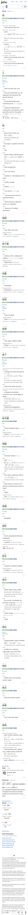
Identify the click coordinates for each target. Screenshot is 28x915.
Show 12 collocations (4, 80)
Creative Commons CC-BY (15, 880)
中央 (21, 602)
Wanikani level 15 (21, 668)
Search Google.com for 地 (8, 841)
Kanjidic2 (15, 871)
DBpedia (17, 905)
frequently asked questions (11, 863)
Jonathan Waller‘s (15, 910)
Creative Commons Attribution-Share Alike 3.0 (15, 900)
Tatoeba (18, 878)
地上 (9, 373)
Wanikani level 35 (21, 446)
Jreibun (24, 795)
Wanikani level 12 (21, 302)
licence (22, 875)
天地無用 (10, 59)
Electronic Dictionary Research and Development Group (13, 874)
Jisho (4, 2)
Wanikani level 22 (21, 331)
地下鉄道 (21, 258)
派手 (9, 737)
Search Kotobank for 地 (8, 845)
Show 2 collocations (4, 632)
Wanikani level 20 (21, 276)
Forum (12, 1)
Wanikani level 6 (21, 18)
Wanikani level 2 (21, 75)
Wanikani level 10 (21, 246)
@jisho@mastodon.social (7, 860)
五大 (9, 65)
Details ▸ (24, 67)
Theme (21, 1)
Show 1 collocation (4, 307)
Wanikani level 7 (21, 509)
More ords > (5, 766)
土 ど (15, 65)
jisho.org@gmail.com (6, 862)
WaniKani (11, 885)
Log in (25, 1)
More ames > (6, 831)
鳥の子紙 (20, 103)
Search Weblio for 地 (7, 847)
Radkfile (3, 872)
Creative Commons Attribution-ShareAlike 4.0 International (13, 893)
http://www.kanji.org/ (19, 891)
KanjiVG (22, 897)
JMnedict (19, 871)
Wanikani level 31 (21, 708)
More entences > (6, 801)
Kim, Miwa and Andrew (19, 857)
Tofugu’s (19, 884)
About (17, 1)
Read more (15, 236)
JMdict (11, 871)
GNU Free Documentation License (17, 908)
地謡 (18, 191)
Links (3, 22)
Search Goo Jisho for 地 (8, 840)
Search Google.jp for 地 (8, 843)
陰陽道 (6, 114)
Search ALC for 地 (6, 838)
